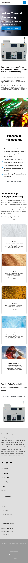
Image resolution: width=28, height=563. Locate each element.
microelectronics (5, 81)
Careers (3, 490)
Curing (3, 501)
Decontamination (6, 514)
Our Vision (4, 473)
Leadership (4, 481)
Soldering (4, 506)
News (3, 486)
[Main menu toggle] (24, 2)
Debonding (4, 510)
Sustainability (5, 477)
